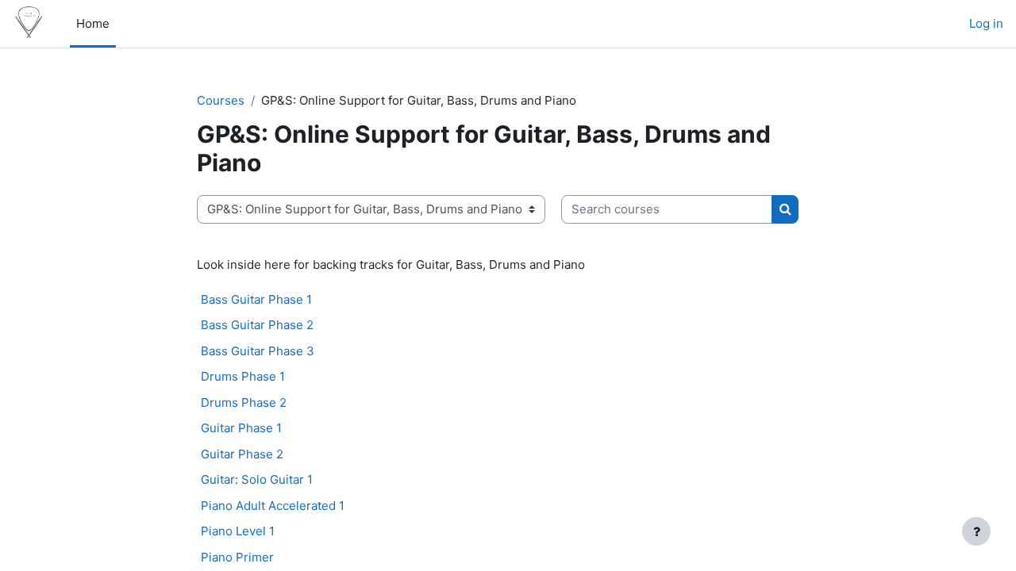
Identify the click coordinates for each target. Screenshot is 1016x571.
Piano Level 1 (238, 530)
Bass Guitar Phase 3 (257, 350)
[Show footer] (976, 531)
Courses (220, 100)
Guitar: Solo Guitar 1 (257, 479)
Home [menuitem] (93, 23)
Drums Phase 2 (244, 402)
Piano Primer (237, 557)
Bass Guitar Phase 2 (257, 324)
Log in (986, 23)
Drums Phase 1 (243, 376)
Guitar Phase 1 (241, 427)
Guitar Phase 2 (242, 454)
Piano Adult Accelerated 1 (272, 505)
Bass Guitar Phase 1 (256, 299)
